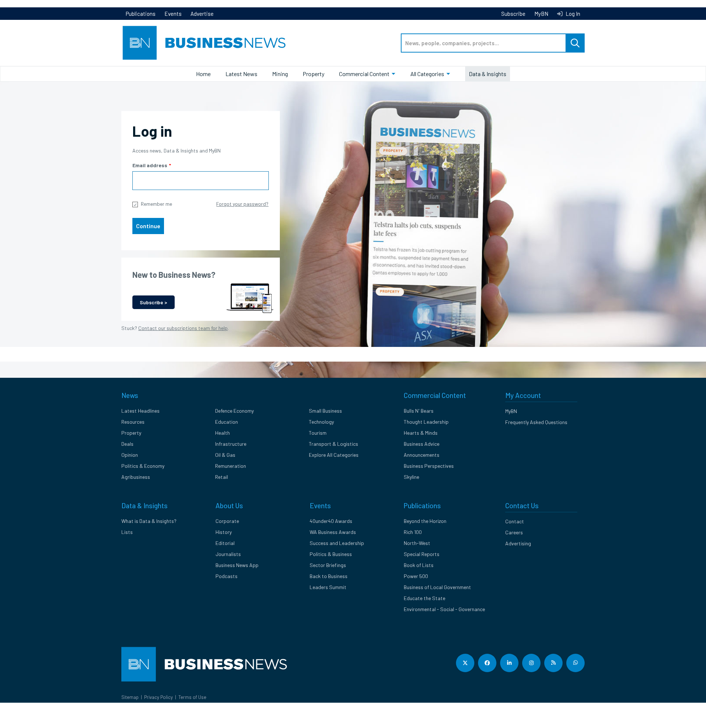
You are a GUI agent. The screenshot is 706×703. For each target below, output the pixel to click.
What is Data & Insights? (148, 521)
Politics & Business (331, 554)
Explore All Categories (334, 455)
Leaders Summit (328, 587)
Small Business (325, 411)
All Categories (427, 73)
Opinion (129, 455)
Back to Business (328, 576)
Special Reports (421, 554)
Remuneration (230, 466)
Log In (572, 13)
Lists (127, 532)
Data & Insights (487, 73)
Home (203, 73)
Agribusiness (135, 477)
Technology (321, 422)
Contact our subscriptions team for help (183, 328)
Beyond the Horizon (425, 521)
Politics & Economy (142, 466)
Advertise (202, 13)
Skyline (411, 477)
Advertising (518, 543)
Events (173, 13)
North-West (417, 543)
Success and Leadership (337, 543)
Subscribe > (153, 302)
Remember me (156, 204)
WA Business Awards (333, 532)
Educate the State (424, 598)
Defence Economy (234, 411)
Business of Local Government (437, 587)
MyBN (541, 13)
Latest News (241, 73)
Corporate (227, 521)
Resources (133, 422)
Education (226, 422)
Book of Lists (419, 565)
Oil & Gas (225, 455)
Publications (141, 13)
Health (222, 433)
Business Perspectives (429, 466)
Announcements (421, 455)
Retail (221, 477)
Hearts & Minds (421, 433)
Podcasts (226, 576)
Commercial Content (364, 73)
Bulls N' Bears (419, 411)
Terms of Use (192, 697)
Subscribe (513, 13)
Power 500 (416, 576)
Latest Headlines (140, 411)
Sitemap (130, 697)
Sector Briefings (328, 565)
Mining (280, 73)
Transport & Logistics (333, 444)
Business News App (236, 565)
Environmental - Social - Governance (444, 609)
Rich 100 (413, 532)
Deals (127, 444)
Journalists (228, 554)
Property (313, 73)
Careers (514, 532)
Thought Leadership (426, 422)
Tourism (318, 433)
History (223, 532)
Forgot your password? (242, 204)
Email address (149, 165)
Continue (148, 225)
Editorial (225, 543)
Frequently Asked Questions (536, 422)
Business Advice (421, 444)
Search (575, 43)
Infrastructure (230, 444)
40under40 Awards (331, 521)
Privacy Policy (158, 697)
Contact (514, 521)
